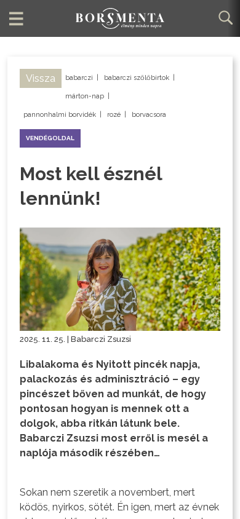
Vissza (40, 78)
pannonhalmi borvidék (59, 115)
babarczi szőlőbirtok (136, 78)
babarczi (79, 78)
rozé (114, 115)
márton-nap (84, 96)
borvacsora (149, 115)
